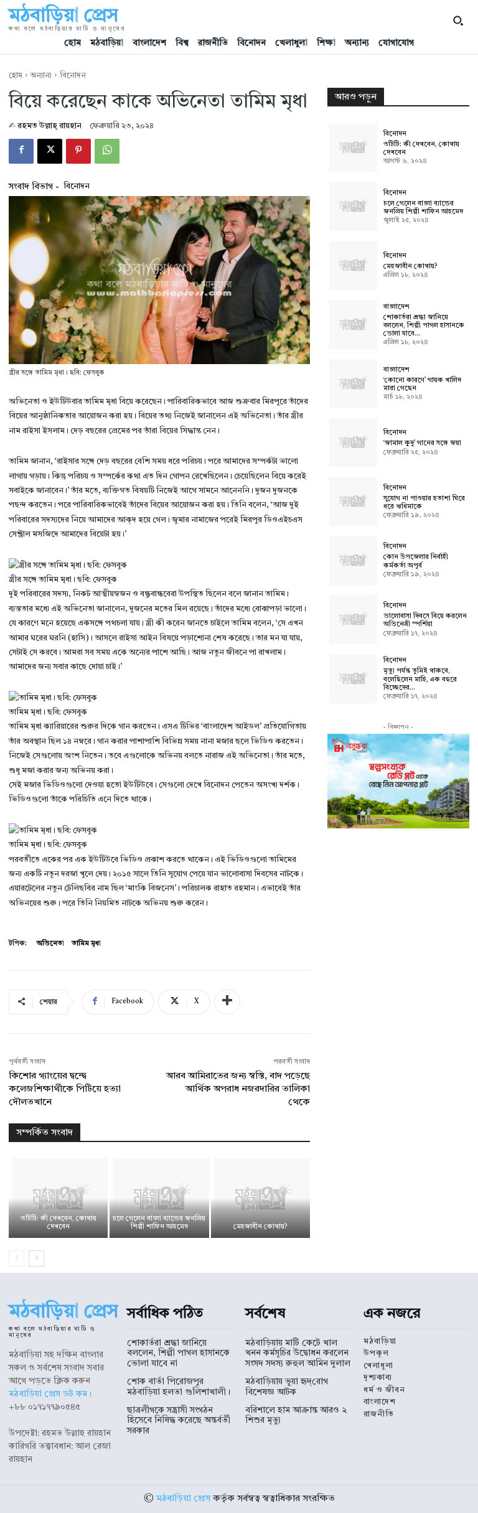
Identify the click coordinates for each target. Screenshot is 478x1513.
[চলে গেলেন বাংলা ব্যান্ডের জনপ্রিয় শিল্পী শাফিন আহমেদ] (159, 1197)
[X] (49, 151)
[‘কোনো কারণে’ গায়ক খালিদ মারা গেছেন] (352, 383)
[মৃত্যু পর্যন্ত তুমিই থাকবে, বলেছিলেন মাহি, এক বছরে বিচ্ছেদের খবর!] (352, 678)
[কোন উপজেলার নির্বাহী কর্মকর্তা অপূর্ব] (352, 560)
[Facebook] (21, 151)
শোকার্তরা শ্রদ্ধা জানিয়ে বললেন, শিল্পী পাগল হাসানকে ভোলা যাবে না (178, 1354)
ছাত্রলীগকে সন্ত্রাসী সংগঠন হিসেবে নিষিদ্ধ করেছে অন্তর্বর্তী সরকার (178, 1421)
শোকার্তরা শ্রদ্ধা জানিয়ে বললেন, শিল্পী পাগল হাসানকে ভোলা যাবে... (423, 325)
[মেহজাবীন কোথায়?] (260, 1197)
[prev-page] (16, 1258)
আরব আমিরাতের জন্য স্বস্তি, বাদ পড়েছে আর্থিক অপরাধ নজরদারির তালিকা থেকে (238, 1089)
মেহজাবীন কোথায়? (260, 1227)
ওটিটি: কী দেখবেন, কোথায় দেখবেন (58, 1223)
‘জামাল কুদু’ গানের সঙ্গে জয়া (422, 443)
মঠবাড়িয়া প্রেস (183, 1499)
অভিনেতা (50, 943)
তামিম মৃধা (86, 943)
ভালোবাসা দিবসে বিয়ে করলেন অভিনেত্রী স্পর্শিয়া (425, 620)
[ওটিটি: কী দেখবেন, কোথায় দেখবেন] (58, 1197)
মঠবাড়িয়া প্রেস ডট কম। (50, 1394)
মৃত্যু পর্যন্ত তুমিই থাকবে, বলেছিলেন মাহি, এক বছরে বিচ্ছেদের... (420, 679)
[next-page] (36, 1258)
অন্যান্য (41, 76)
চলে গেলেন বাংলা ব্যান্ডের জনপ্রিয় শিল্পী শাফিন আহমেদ (159, 1223)
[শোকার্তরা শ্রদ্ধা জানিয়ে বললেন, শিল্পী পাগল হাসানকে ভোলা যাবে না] (352, 324)
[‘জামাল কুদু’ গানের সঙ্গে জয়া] (352, 442)
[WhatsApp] (107, 151)
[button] (458, 20)
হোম (15, 76)
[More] (227, 1002)
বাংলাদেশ (396, 307)
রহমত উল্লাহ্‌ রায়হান (49, 126)
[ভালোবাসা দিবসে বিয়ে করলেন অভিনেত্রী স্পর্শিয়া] (352, 619)
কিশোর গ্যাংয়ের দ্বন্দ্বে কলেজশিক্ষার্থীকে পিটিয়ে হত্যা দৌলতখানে (65, 1089)
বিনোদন (73, 76)
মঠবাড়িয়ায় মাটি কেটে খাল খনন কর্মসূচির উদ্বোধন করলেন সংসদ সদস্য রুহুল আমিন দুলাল (297, 1354)
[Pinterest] (78, 151)
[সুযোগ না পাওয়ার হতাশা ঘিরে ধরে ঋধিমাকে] (352, 501)
